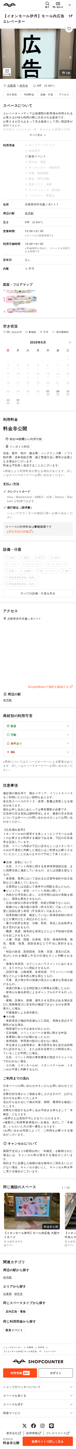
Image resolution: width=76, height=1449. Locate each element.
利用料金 (29, 94)
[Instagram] (42, 1425)
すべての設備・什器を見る (38, 593)
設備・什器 (47, 94)
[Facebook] (33, 1425)
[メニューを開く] (69, 5)
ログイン (56, 1373)
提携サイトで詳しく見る (48, 1441)
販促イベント (14, 1330)
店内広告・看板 (16, 1311)
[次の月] (70, 342)
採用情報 (32, 1433)
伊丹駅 (29, 213)
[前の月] (6, 342)
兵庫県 (11, 85)
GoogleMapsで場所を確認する (48, 687)
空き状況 (12, 94)
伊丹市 (23, 85)
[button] (38, 54)
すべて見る (36, 135)
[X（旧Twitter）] (24, 1425)
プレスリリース (56, 1433)
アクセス (64, 94)
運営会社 (12, 1433)
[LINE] (51, 1425)
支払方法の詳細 (18, 531)
